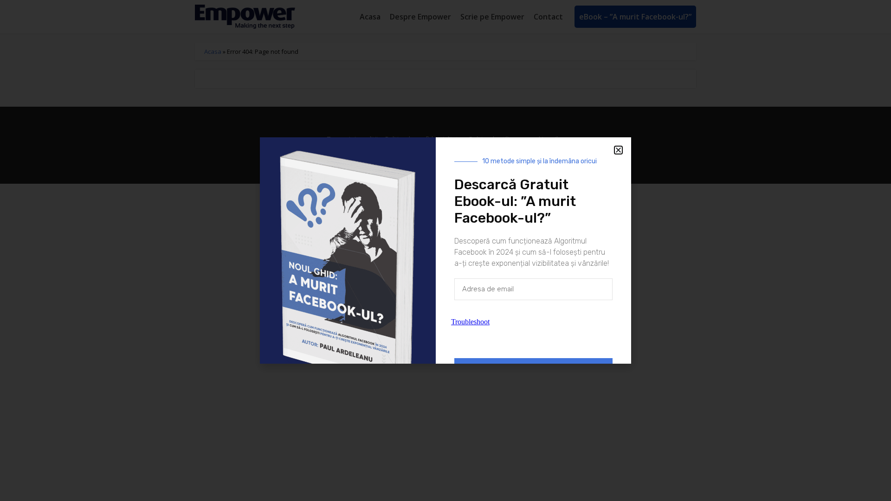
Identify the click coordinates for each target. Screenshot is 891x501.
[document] (445, 250)
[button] (618, 150)
